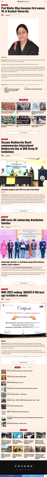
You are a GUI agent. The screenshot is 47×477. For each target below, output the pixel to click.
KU (25, 84)
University (36, 84)
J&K (9, 84)
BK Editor (8, 15)
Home (17, 469)
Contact (29, 469)
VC (39, 84)
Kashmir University (20, 84)
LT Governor (30, 84)
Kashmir (13, 84)
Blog (25, 469)
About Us (21, 469)
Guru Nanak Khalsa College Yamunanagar (23, 267)
